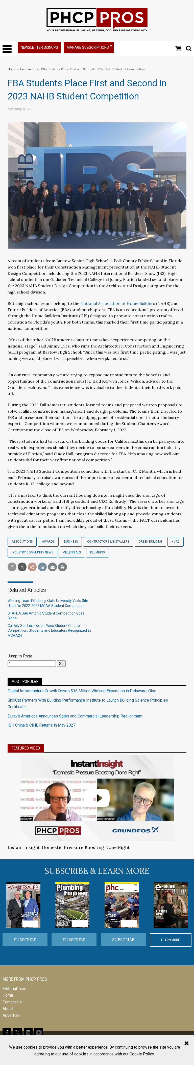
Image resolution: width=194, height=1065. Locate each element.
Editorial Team (15, 988)
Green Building (150, 541)
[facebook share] (12, 567)
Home (12, 69)
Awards (48, 541)
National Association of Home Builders (117, 303)
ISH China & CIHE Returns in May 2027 (42, 725)
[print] (62, 567)
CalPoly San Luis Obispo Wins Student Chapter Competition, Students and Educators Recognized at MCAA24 (49, 630)
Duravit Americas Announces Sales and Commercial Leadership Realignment (75, 716)
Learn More (170, 940)
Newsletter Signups (39, 47)
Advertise (11, 1015)
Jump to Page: (20, 656)
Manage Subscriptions (88, 47)
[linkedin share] (42, 567)
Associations (28, 69)
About (8, 1008)
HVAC (176, 541)
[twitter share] (22, 567)
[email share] (52, 567)
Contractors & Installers (108, 541)
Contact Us (12, 1002)
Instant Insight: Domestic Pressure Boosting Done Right (69, 847)
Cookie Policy (142, 1054)
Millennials (72, 552)
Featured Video (25, 748)
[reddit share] (32, 567)
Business (71, 541)
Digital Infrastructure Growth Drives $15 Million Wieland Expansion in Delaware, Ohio (82, 690)
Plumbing (97, 552)
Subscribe (25, 939)
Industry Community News (32, 552)
